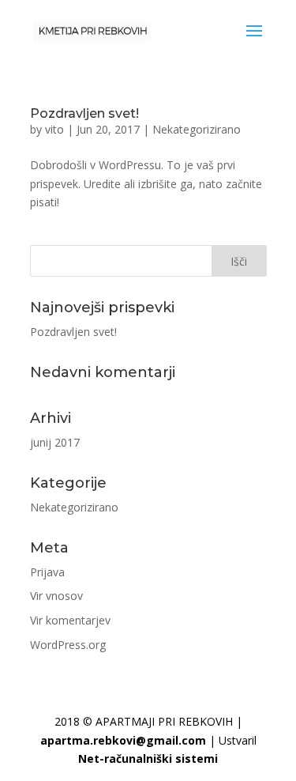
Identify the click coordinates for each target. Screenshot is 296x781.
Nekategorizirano (196, 129)
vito (54, 129)
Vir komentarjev (70, 620)
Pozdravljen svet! (84, 113)
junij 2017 (55, 442)
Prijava (47, 571)
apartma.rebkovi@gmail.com (123, 740)
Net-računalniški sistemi (148, 758)
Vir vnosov (56, 595)
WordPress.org (68, 644)
